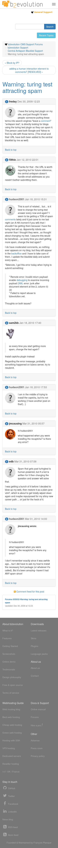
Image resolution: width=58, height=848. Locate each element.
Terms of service (10, 693)
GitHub (11, 788)
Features (7, 638)
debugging (22, 280)
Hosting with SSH (11, 740)
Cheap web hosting (12, 725)
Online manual (38, 709)
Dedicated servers (11, 756)
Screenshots (8, 654)
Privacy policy (38, 756)
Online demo (8, 661)
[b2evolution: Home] (22, 4)
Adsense (35, 740)
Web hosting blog (11, 709)
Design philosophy (11, 677)
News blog (7, 819)
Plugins (34, 646)
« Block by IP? (12, 62)
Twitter (11, 796)
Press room (37, 748)
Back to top (10, 149)
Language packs (39, 654)
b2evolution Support (18, 47)
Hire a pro (37, 725)
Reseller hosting (10, 764)
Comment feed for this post (30, 591)
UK (8, 771)
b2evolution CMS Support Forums (25, 44)
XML (21, 283)
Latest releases (38, 630)
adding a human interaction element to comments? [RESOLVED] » (29, 70)
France (15, 771)
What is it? (7, 630)
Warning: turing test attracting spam (27, 87)
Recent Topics (46, 35)
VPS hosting (8, 748)
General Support (43, 12)
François (38, 842)
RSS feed (12, 827)
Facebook (12, 804)
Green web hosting (12, 732)
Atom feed (12, 835)
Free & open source (12, 685)
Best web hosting (11, 717)
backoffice (16, 253)
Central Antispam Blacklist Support (25, 50)
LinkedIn (12, 811)
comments (10, 219)
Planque (47, 842)
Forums (35, 717)
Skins (33, 638)
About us (35, 668)
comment (45, 120)
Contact (35, 676)
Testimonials (8, 669)
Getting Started (10, 646)
